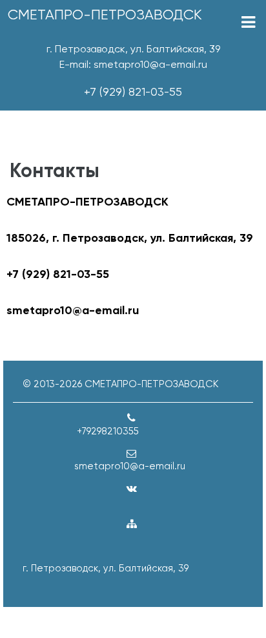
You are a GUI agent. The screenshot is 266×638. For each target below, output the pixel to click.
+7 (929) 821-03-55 (133, 91)
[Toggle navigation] (248, 22)
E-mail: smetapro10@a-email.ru (133, 64)
